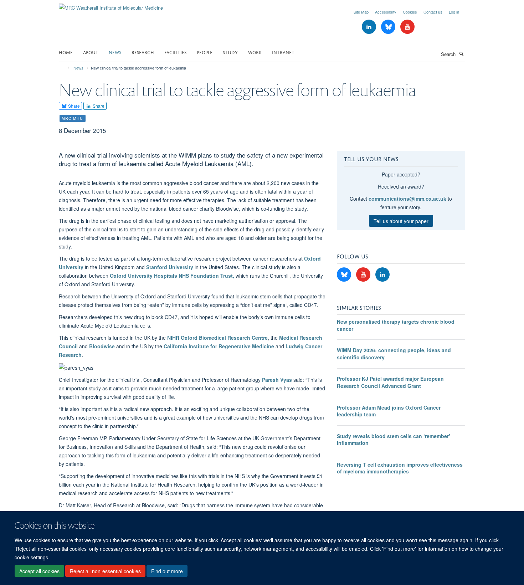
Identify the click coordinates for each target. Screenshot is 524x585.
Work (255, 51)
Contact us (432, 12)
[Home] (65, 68)
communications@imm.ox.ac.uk (407, 198)
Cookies (410, 12)
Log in (454, 12)
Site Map (361, 12)
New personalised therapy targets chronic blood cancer (395, 325)
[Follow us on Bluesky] (389, 27)
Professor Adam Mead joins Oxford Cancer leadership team (389, 411)
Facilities (175, 51)
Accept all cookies (39, 571)
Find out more (167, 571)
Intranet (283, 51)
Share (73, 106)
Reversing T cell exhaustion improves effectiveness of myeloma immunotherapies (400, 468)
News (115, 51)
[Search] (461, 53)
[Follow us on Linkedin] (369, 27)
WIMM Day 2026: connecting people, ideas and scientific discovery (394, 354)
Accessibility (385, 12)
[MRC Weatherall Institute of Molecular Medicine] (111, 5)
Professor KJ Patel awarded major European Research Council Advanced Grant (390, 382)
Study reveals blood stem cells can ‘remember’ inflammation (393, 439)
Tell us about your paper (401, 221)
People (204, 51)
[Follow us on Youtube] (407, 27)
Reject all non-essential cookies (105, 571)
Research (143, 51)
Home (66, 51)
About (90, 51)
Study (230, 51)
